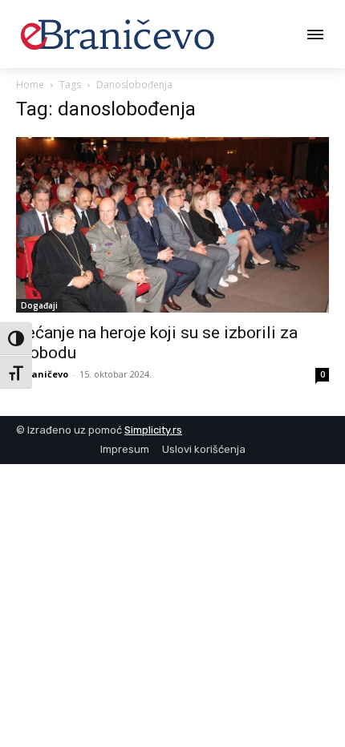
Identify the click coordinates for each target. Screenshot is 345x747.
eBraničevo (42, 374)
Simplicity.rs (153, 430)
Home (30, 84)
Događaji (39, 305)
